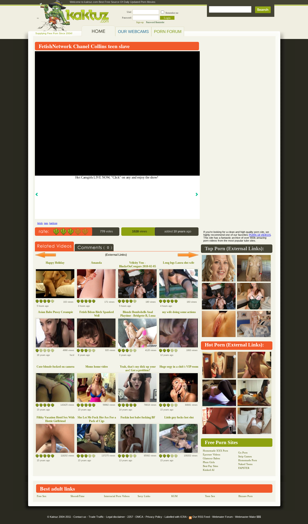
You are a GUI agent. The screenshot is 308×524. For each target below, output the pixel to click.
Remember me (172, 13)
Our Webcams (133, 31)
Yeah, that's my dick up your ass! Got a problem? (138, 368)
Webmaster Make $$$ (248, 516)
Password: (127, 17)
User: (129, 12)
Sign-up (140, 22)
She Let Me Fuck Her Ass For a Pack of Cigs (96, 419)
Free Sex (41, 496)
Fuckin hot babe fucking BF (138, 417)
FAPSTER (243, 467)
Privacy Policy (154, 516)
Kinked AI (208, 469)
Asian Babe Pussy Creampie (55, 312)
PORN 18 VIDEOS (260, 234)
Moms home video (96, 366)
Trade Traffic (96, 516)
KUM (174, 496)
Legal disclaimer (115, 516)
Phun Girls (209, 462)
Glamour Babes (211, 458)
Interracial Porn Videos (116, 496)
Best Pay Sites (210, 466)
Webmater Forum (222, 516)
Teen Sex (210, 496)
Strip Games (245, 456)
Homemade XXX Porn (215, 450)
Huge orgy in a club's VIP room (179, 366)
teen (46, 223)
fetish (40, 223)
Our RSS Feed (201, 516)
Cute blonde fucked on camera (55, 366)
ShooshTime (77, 496)
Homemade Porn (247, 460)
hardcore (53, 223)
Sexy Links (144, 496)
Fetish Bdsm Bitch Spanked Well (96, 313)
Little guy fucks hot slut (179, 417)
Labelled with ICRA (175, 516)
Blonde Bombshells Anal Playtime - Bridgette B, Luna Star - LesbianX (137, 315)
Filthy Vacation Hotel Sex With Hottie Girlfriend (56, 419)
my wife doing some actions (179, 312)
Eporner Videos (211, 454)
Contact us (79, 516)
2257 (130, 516)
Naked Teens (245, 464)
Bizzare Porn (245, 496)
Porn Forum (167, 31)
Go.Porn (243, 452)
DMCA (139, 516)
